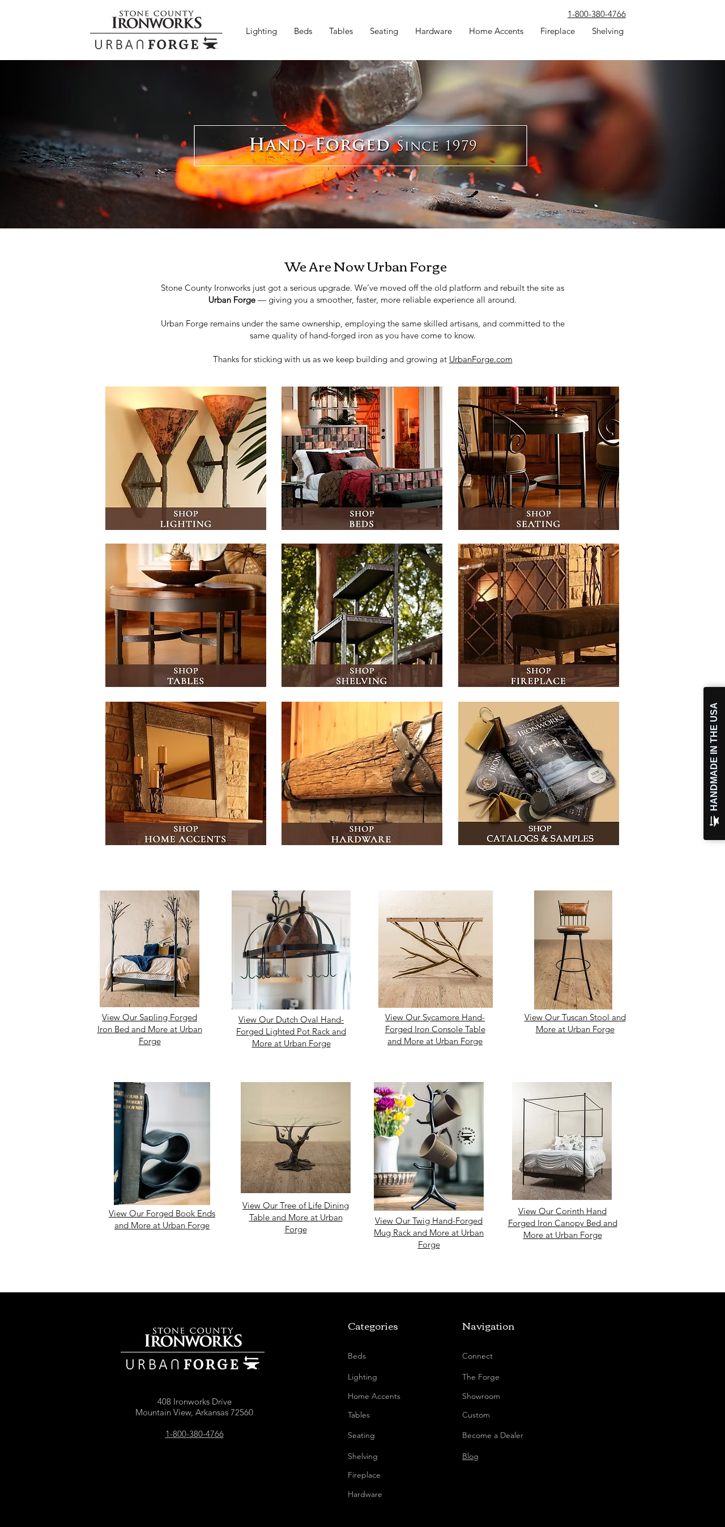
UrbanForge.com (481, 359)
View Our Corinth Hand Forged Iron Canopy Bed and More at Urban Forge (562, 1223)
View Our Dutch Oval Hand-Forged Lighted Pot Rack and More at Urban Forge (291, 1031)
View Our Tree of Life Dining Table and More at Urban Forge (295, 1217)
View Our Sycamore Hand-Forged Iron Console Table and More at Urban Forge (435, 1029)
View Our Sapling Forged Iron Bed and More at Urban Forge (149, 1029)
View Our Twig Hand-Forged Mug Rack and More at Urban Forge (429, 1232)
